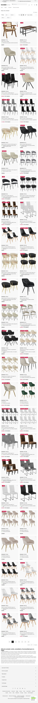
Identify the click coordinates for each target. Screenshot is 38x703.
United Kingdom (30, 692)
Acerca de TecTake (5, 667)
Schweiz (20, 691)
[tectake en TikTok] (17, 688)
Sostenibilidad (4, 686)
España (7, 692)
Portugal (21, 692)
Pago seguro (4, 673)
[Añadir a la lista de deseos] (17, 22)
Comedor (9, 7)
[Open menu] (36, 4)
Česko (24, 691)
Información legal (28, 695)
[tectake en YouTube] (22, 688)
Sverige (25, 692)
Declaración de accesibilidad (19, 696)
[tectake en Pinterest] (15, 688)
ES (35, 0)
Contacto (3, 676)
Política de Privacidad (12, 695)
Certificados (4, 683)
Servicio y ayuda (5, 670)
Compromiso (4, 679)
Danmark (33, 691)
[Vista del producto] (21, 15)
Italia (13, 692)
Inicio (2, 7)
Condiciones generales (20, 695)
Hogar (6, 7)
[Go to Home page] (5, 4)
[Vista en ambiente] (23, 15)
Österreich (13, 691)
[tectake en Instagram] (20, 688)
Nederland (17, 692)
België (17, 691)
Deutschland (28, 691)
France (10, 692)
